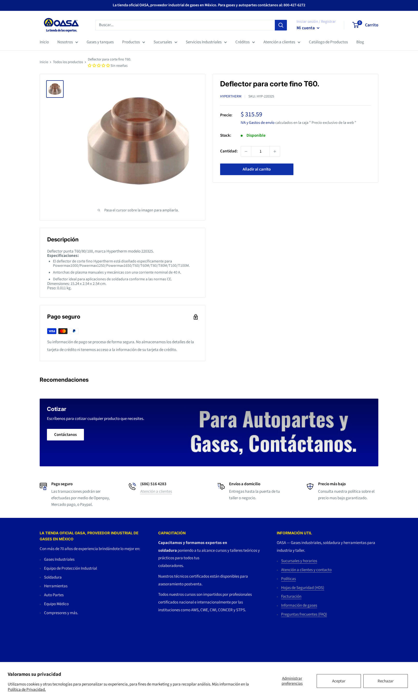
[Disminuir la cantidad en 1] (246, 151)
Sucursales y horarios (299, 561)
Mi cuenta (306, 28)
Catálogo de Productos (328, 42)
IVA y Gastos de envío (258, 122)
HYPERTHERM (230, 96)
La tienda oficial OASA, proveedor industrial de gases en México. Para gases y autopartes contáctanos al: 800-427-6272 (209, 5)
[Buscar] (281, 25)
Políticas (288, 579)
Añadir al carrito (257, 169)
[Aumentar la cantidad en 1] (275, 151)
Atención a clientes (279, 42)
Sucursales (163, 42)
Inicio (44, 42)
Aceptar (338, 681)
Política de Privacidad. (27, 690)
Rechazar (386, 681)
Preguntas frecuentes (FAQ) (304, 614)
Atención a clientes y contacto (306, 570)
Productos (131, 42)
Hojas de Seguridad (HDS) (302, 588)
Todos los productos (68, 62)
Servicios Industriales (204, 42)
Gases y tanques (100, 42)
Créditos (242, 42)
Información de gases (299, 605)
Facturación (291, 596)
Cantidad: (229, 151)
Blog (360, 42)
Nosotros (65, 42)
